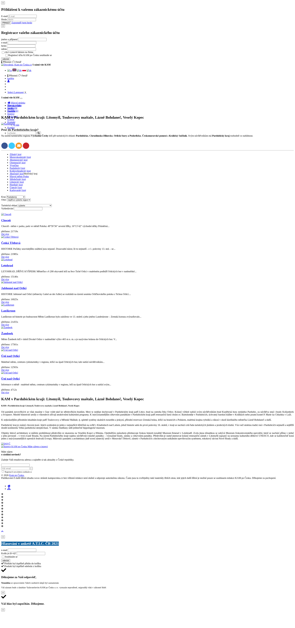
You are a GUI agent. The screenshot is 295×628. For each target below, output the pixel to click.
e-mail (4, 42)
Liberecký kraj (17, 182)
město (4, 49)
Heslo (4, 19)
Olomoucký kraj (18, 162)
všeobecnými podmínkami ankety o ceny (40, 557)
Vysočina (14, 165)
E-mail (4, 16)
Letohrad (7, 265)
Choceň (6, 220)
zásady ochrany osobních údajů (64, 55)
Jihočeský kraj (17, 173)
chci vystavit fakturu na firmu (19, 52)
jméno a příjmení (9, 39)
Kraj (3, 197)
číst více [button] (5, 234)
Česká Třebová (10, 242)
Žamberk (7, 333)
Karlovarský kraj (18, 190)
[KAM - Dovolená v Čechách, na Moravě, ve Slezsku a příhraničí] (8, 486)
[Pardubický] (8, 124)
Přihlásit (6, 23)
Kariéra (11, 127)
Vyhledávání (7, 208)
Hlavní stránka (14, 105)
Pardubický (12, 111)
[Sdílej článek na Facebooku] (4, 145)
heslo (3, 46)
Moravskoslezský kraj (20, 157)
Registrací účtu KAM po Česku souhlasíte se (42, 55)
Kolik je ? (8, 553)
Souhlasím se (33, 556)
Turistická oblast (9, 205)
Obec (3, 199)
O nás (16, 125)
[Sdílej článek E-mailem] (19, 145)
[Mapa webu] (8, 488)
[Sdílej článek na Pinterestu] (26, 145)
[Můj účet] (8, 81)
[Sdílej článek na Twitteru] (12, 145)
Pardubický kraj (17, 168)
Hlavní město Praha (19, 176)
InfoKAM (12, 108)
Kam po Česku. (16, 475)
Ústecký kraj (16, 187)
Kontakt (11, 122)
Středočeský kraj (18, 179)
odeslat (5, 59)
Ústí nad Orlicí (10, 356)
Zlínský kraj (15, 154)
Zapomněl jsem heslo (22, 22)
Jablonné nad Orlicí (13, 288)
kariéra (10, 78)
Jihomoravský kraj (19, 160)
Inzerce (10, 113)
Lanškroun (8, 310)
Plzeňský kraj (16, 184)
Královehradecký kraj (20, 171)
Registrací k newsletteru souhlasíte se (30, 472)
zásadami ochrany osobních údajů (45, 472)
